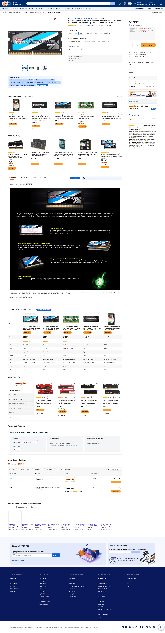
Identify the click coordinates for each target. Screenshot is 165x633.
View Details (150, 86)
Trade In (100, 617)
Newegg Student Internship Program (77, 586)
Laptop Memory (34, 12)
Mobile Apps (101, 601)
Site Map (100, 594)
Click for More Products (17, 418)
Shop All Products (28, 96)
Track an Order (14, 581)
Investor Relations (73, 581)
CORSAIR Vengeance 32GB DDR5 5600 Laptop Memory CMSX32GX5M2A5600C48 (17, 156)
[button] (18, 3)
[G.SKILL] (57, 19)
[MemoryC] (77, 488)
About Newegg (72, 578)
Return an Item (13, 583)
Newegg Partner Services (104, 586)
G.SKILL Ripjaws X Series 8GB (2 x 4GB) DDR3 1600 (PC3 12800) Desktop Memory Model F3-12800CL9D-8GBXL (44, 402)
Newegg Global (130, 581)
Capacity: (72, 30)
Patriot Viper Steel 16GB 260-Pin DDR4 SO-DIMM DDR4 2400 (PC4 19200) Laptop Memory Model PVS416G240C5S (111, 116)
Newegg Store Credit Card (104, 609)
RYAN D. (131, 149)
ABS (128, 583)
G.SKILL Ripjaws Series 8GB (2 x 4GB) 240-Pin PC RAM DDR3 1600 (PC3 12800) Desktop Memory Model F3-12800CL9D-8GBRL (66, 402)
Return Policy (13, 586)
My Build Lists (43, 594)
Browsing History (44, 581)
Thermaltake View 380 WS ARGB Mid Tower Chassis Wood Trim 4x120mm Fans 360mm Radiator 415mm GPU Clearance (87, 154)
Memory (25, 12)
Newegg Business (131, 578)
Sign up (55, 555)
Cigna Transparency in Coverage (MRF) (89, 627)
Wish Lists (42, 591)
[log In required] (52, 384)
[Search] (112, 3)
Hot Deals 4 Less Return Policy (69, 445)
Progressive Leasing (103, 614)
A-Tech (107, 345)
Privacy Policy (47, 627)
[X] (129, 627)
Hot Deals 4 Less (27, 344)
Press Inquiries (72, 591)
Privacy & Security (14, 588)
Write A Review (143, 153)
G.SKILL (44, 12)
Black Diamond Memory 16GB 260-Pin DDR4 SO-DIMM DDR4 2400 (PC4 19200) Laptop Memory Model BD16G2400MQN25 (71, 328)
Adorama (85, 344)
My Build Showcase (44, 596)
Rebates (100, 599)
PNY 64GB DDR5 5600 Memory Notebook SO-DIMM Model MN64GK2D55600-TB (40, 154)
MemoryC (45, 344)
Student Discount (102, 606)
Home (4, 12)
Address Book (43, 588)
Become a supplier (102, 578)
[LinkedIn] (136, 627)
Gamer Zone (72, 588)
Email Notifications (44, 599)
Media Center (72, 583)
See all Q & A (74, 178)
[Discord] (150, 627)
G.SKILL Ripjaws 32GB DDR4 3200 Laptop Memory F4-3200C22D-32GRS (111, 155)
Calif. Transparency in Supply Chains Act (69, 627)
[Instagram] (133, 627)
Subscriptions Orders (45, 601)
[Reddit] (64, 28)
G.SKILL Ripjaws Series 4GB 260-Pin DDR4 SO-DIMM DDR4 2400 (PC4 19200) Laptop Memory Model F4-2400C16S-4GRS (64, 116)
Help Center (13, 578)
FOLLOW (153, 108)
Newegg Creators (102, 591)
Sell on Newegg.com (103, 581)
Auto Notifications (44, 604)
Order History (43, 583)
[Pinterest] (140, 627)
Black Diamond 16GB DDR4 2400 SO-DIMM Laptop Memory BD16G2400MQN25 (88, 116)
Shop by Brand (101, 596)
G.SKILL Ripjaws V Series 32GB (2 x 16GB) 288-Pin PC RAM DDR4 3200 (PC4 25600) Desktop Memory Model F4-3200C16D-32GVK (89, 402)
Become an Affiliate (102, 588)
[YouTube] (143, 627)
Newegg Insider (72, 596)
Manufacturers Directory (93, 443)
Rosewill (129, 586)
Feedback (29, 184)
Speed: (77, 38)
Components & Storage (14, 12)
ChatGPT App (101, 604)
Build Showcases (102, 612)
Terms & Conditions (38, 627)
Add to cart (147, 45)
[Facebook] (126, 627)
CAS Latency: (73, 46)
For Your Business (102, 583)
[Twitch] (147, 627)
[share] (64, 25)
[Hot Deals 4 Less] (77, 479)
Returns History (43, 586)
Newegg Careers (73, 594)
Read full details (17, 446)
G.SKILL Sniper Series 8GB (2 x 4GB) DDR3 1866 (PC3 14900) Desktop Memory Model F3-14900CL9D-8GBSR (111, 402)
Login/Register (43, 578)
